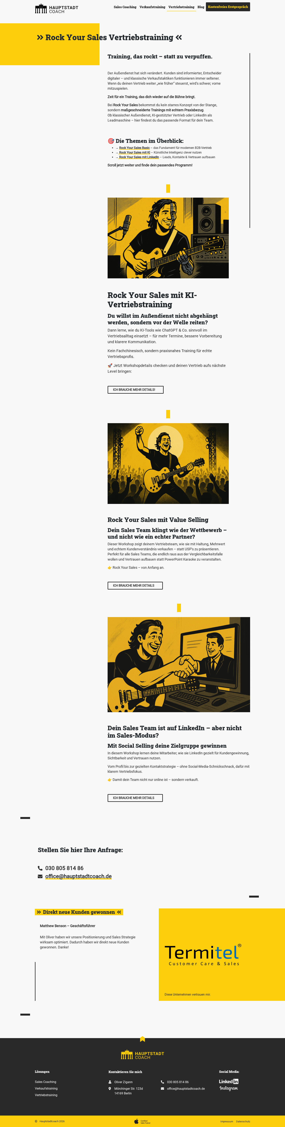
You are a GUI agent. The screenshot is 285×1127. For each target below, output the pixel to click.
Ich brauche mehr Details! (134, 390)
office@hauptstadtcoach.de (78, 876)
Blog (201, 7)
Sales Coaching (125, 7)
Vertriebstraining (181, 7)
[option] (142, 954)
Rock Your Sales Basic (134, 148)
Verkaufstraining (152, 7)
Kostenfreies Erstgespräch (228, 7)
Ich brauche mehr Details (133, 585)
